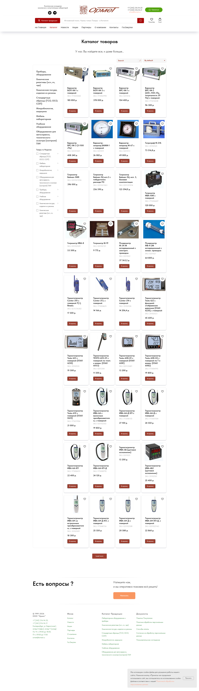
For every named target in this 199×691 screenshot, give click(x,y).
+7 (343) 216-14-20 (134, 8)
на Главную (40, 27)
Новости (65, 27)
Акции (75, 27)
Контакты (114, 27)
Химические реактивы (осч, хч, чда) (115, 625)
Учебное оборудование (111, 648)
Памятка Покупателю (144, 618)
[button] (154, 9)
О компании (100, 27)
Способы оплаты (142, 629)
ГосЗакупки (127, 27)
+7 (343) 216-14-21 (135, 10)
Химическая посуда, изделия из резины (117, 629)
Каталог (53, 27)
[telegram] (55, 14)
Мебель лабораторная (110, 644)
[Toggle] (58, 153)
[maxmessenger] (49, 14)
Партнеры (86, 27)
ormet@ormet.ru (134, 12)
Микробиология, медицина (112, 640)
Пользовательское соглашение (148, 640)
